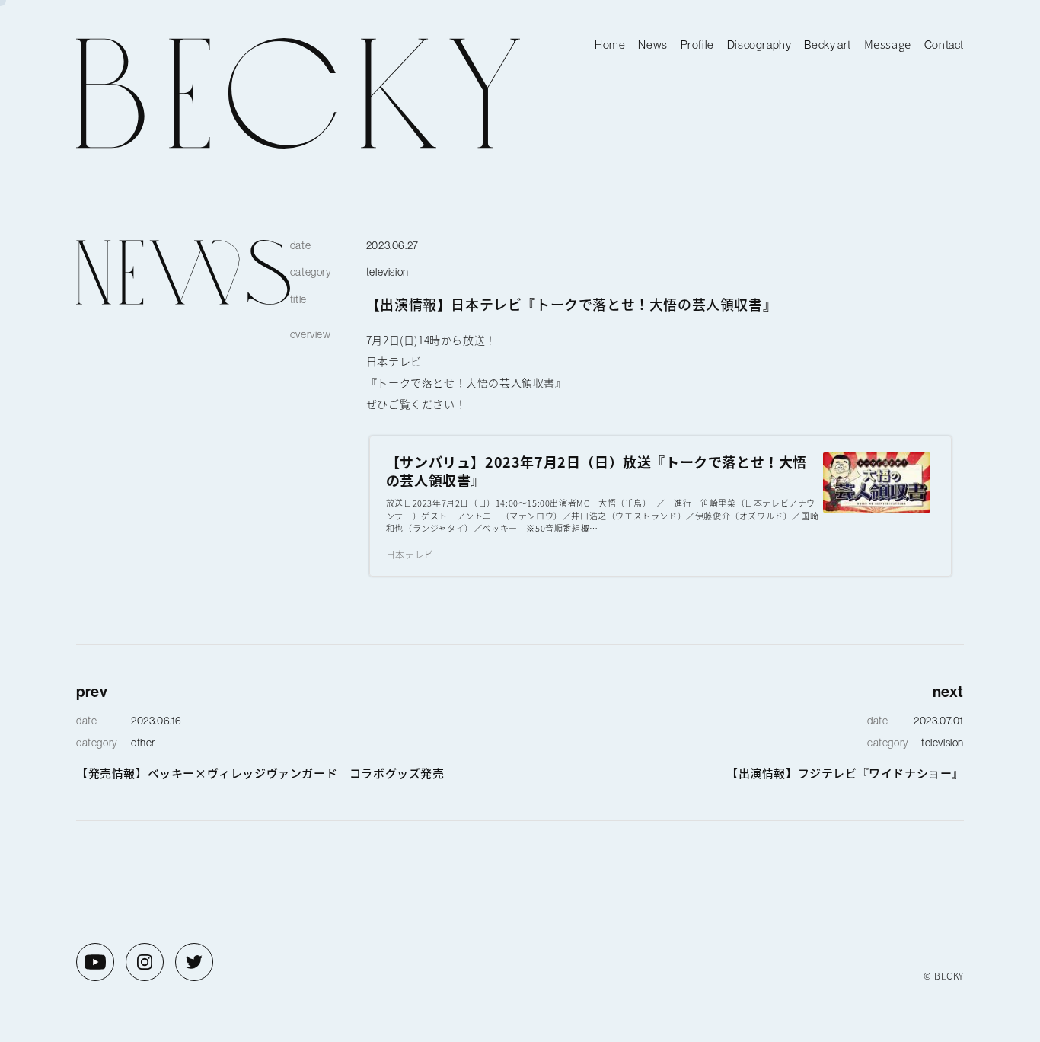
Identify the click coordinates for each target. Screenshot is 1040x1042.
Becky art (827, 44)
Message (887, 44)
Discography (759, 44)
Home (610, 44)
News (652, 44)
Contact (944, 44)
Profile (697, 44)
